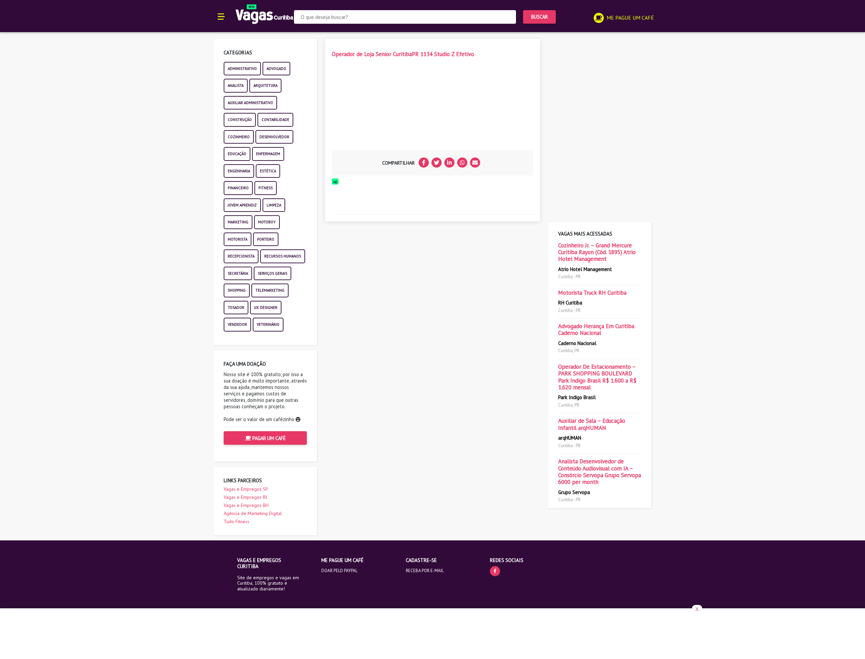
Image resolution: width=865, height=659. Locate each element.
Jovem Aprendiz (242, 205)
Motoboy (267, 222)
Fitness (265, 188)
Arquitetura (265, 85)
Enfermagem (268, 153)
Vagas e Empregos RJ (245, 497)
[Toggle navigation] (221, 16)
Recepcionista (241, 256)
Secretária (238, 273)
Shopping (237, 290)
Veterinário (268, 324)
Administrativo (242, 68)
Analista (236, 85)
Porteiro (265, 239)
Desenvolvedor (274, 137)
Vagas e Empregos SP (246, 489)
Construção (240, 119)
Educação (237, 153)
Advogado (276, 68)
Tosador (236, 307)
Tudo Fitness (236, 521)
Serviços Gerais (272, 273)
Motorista (237, 239)
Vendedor (237, 324)
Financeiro (238, 188)
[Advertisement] (382, 106)
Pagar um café (268, 438)
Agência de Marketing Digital (253, 513)
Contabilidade (275, 119)
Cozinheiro (239, 137)
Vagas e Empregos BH (246, 505)
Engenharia (239, 171)
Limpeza (274, 205)
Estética (268, 171)
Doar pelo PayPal (339, 570)
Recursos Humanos (282, 256)
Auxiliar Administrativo (250, 102)
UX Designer (265, 307)
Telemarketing (270, 290)
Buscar (539, 17)
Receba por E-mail (425, 570)
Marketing (238, 222)
